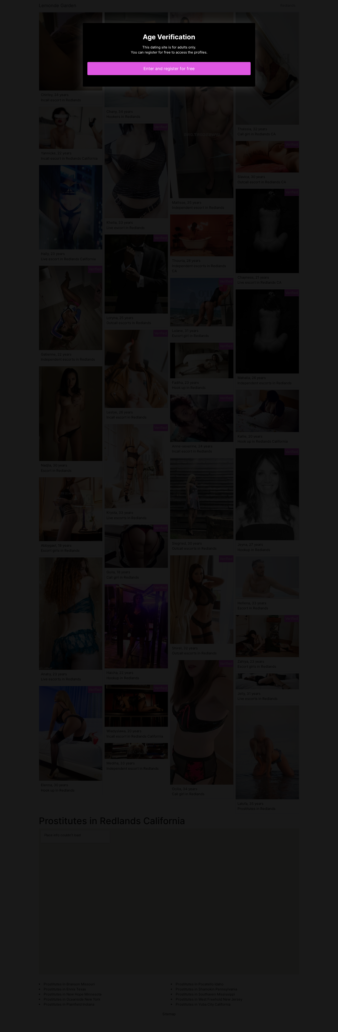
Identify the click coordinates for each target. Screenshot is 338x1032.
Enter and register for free (169, 68)
